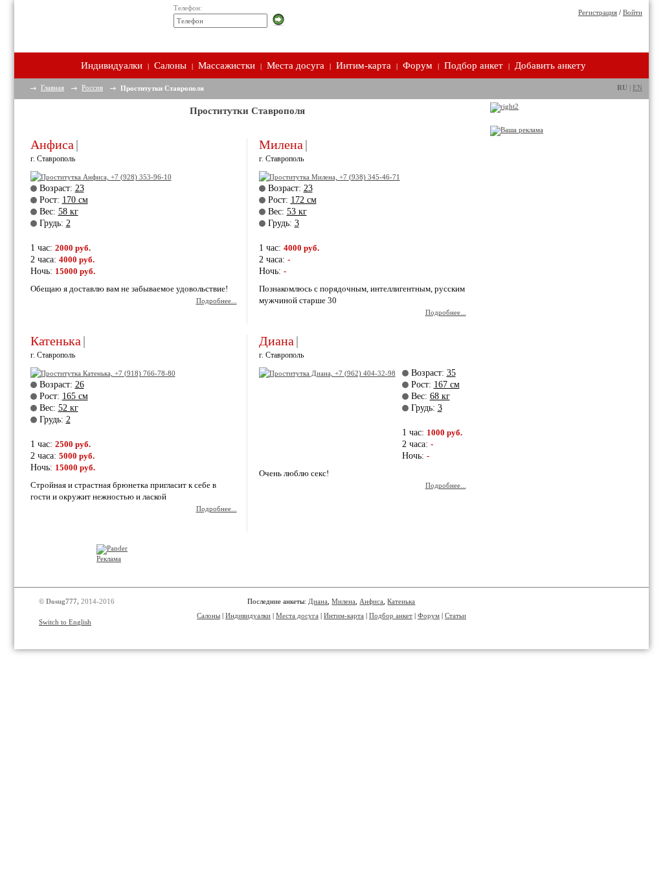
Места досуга (295, 65)
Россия (92, 87)
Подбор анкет (473, 65)
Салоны (170, 65)
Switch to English (65, 622)
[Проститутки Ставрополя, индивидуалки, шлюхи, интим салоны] (86, 24)
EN (637, 87)
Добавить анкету (550, 65)
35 (451, 373)
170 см (75, 200)
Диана (276, 341)
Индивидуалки (111, 65)
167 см (447, 384)
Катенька (55, 341)
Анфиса (52, 144)
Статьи (455, 615)
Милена (281, 144)
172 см (304, 200)
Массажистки (226, 65)
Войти (632, 12)
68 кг (440, 396)
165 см (75, 396)
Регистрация (597, 12)
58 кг (68, 211)
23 (79, 188)
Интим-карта (363, 65)
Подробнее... (216, 301)
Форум (418, 65)
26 (79, 384)
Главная (52, 87)
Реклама (108, 558)
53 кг (297, 211)
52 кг (68, 408)
